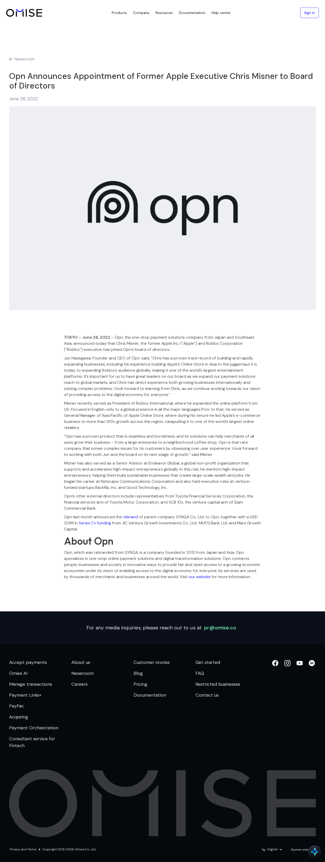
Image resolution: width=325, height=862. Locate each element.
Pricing (140, 684)
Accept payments (28, 662)
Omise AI (18, 673)
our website (199, 576)
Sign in (309, 12)
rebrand (130, 517)
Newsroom (82, 673)
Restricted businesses (218, 684)
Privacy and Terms (23, 849)
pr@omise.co (220, 627)
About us (80, 662)
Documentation (150, 695)
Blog (138, 673)
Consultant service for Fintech (32, 742)
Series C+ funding (95, 523)
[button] (119, 13)
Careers (79, 684)
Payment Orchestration (33, 728)
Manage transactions (30, 684)
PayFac (16, 706)
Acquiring (18, 717)
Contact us (207, 695)
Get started (208, 662)
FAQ (200, 673)
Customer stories (152, 662)
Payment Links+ (25, 695)
